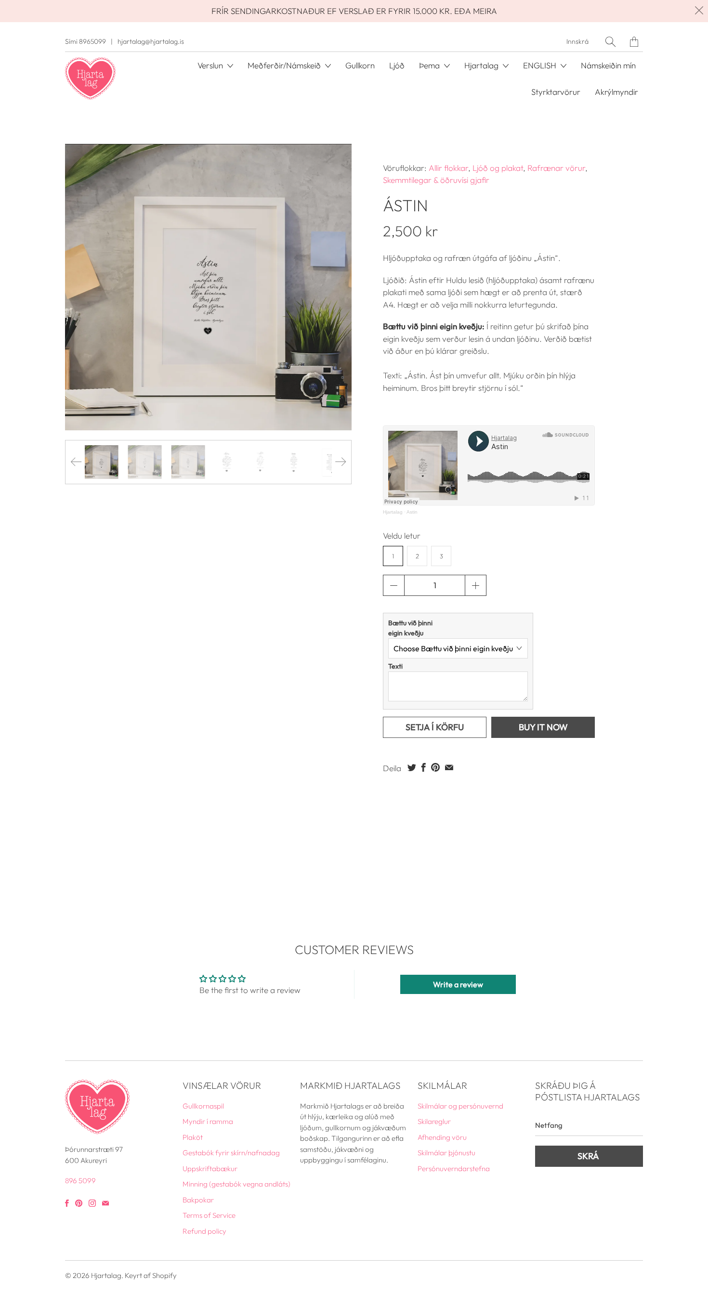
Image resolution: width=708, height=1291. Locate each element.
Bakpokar (198, 1199)
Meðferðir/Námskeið (285, 65)
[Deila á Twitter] (412, 767)
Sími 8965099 (85, 41)
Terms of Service (209, 1215)
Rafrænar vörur (556, 168)
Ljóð (397, 65)
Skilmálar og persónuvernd (460, 1105)
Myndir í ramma (208, 1121)
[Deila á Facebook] (423, 767)
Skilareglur (434, 1121)
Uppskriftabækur (210, 1168)
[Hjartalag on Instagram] (92, 1203)
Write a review (458, 984)
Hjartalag (393, 512)
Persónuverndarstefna (454, 1168)
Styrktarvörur (555, 92)
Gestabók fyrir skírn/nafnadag (231, 1152)
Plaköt (193, 1137)
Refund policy (204, 1231)
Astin (412, 512)
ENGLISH (540, 65)
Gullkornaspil (203, 1105)
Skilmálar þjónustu (446, 1152)
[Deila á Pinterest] (435, 767)
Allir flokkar (448, 168)
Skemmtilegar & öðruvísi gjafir (436, 180)
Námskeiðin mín (608, 65)
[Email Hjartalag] (105, 1203)
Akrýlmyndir (616, 92)
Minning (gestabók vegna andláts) (236, 1183)
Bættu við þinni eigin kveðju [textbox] (410, 628)
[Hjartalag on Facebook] (67, 1203)
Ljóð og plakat (497, 168)
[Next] (340, 462)
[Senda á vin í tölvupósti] (449, 767)
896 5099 (80, 1180)
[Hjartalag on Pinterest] (78, 1203)
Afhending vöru (442, 1137)
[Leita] (610, 42)
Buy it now (543, 727)
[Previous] (76, 462)
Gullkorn (360, 65)
